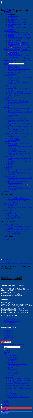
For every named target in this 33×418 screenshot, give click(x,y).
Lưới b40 (7, 332)
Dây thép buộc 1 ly (10, 31)
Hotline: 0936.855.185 (9, 312)
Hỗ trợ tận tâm (8, 324)
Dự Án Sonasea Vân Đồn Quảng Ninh (19, 388)
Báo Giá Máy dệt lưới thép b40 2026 (19, 230)
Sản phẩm (7, 12)
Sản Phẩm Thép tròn (14, 365)
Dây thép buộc (12, 359)
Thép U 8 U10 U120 (14, 140)
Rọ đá (6, 338)
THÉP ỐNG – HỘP (9, 168)
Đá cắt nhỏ (11, 166)
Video (6, 400)
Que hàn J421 (12, 97)
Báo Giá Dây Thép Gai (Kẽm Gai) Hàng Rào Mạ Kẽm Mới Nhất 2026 (19, 69)
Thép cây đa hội (12, 117)
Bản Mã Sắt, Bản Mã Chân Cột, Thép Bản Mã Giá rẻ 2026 (16, 263)
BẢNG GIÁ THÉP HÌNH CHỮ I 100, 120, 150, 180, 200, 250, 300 (19, 130)
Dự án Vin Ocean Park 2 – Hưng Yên (19, 39)
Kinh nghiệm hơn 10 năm (11, 319)
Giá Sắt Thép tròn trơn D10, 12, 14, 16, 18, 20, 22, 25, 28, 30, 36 (19, 154)
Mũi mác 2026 (12, 205)
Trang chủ (7, 350)
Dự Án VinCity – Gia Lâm (15, 387)
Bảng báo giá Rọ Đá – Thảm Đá (17, 49)
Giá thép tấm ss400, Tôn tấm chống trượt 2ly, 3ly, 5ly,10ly (18, 121)
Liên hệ (6, 402)
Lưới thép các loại (13, 16)
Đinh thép (7, 98)
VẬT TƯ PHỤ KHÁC (10, 176)
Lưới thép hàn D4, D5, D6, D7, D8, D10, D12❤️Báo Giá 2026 (19, 46)
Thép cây (7, 107)
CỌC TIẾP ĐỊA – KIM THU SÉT (13, 197)
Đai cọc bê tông (9, 210)
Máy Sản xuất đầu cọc (14, 217)
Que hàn (6, 85)
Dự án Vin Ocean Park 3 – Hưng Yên (19, 379)
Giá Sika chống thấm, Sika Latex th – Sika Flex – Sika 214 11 (19, 182)
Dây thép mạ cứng (13, 80)
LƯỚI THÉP (7, 41)
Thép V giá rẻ (12, 22)
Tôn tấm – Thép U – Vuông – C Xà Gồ (15, 118)
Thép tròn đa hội (13, 150)
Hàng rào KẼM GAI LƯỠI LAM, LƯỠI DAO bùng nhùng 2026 (19, 66)
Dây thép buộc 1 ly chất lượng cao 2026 (20, 32)
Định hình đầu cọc (13, 215)
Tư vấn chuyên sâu (9, 322)
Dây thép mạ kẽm (9, 75)
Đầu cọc (10, 219)
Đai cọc (10, 212)
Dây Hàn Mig (12, 87)
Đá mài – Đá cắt (9, 156)
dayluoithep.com (17, 295)
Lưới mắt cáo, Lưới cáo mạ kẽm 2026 (19, 59)
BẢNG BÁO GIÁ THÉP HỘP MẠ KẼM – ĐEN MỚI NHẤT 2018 (19, 170)
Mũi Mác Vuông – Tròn (11, 204)
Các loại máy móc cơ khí (11, 225)
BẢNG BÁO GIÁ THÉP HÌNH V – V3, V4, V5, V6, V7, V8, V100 (20, 20)
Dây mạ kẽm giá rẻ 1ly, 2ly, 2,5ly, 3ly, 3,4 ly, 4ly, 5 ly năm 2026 (20, 78)
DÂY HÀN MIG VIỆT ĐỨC (15, 92)
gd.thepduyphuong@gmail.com (15, 294)
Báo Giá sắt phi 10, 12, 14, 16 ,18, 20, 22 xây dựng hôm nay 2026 (20, 112)
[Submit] (5, 349)
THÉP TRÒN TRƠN (10, 141)
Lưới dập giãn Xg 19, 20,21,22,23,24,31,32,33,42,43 (17, 56)
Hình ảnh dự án (9, 377)
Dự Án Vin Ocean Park (14, 40)
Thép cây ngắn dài (13, 115)
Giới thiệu (7, 352)
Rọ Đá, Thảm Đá (13, 395)
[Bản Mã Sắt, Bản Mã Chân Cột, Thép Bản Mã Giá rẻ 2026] (6, 259)
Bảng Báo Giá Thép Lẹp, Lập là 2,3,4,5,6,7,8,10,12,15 (17, 137)
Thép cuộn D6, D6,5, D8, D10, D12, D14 (20, 151)
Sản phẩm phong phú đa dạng (12, 321)
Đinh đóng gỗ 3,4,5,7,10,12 (16, 103)
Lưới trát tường (8, 333)
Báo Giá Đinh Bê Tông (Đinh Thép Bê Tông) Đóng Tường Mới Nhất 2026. (19, 101)
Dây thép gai (8, 64)
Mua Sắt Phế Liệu (9, 239)
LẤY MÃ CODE (6, 342)
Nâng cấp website (6, 344)
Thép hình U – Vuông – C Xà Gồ (17, 22)
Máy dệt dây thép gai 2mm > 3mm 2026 (20, 231)
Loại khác (7, 191)
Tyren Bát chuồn (9, 337)
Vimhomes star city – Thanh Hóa (18, 384)
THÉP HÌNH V (8, 18)
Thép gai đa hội (12, 74)
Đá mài (10, 165)
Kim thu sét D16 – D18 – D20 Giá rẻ (19, 199)
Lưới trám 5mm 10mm (14, 54)
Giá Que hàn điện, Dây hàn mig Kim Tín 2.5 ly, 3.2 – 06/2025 (19, 94)
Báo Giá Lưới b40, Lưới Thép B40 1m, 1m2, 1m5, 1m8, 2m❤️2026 (19, 43)
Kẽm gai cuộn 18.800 (14, 72)
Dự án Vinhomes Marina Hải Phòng (18, 385)
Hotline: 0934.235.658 (9, 292)
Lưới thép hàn (8, 330)
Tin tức (6, 390)
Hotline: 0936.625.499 (9, 309)
